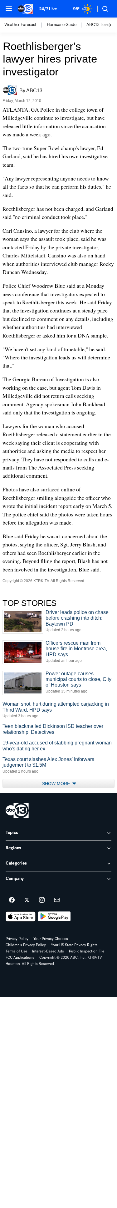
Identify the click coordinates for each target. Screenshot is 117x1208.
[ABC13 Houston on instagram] (42, 900)
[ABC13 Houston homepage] (25, 9)
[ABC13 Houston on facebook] (12, 900)
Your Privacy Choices (50, 939)
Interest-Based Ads (48, 951)
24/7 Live (48, 9)
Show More (56, 783)
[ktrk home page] (17, 810)
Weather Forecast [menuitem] (20, 25)
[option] (25, 25)
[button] (8, 8)
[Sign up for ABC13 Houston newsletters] (57, 900)
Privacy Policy (17, 939)
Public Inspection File (86, 951)
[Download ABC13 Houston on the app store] (21, 916)
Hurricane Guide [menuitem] (61, 25)
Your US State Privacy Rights (74, 945)
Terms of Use (16, 951)
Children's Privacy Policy (26, 945)
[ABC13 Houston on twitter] (27, 900)
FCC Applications (20, 957)
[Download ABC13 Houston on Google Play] (54, 916)
